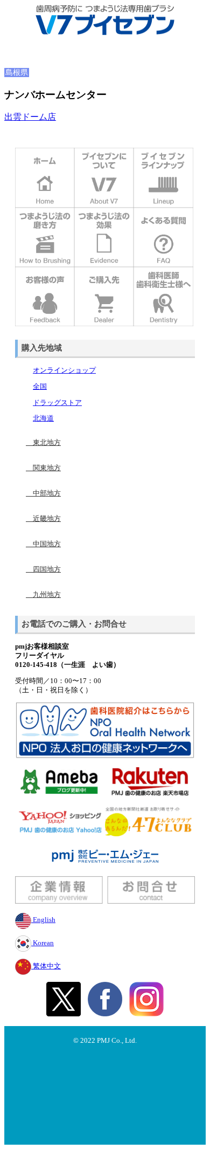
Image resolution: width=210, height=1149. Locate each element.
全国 (40, 386)
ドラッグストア (57, 403)
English (43, 920)
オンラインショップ (64, 370)
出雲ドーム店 (30, 116)
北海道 (43, 418)
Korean (42, 943)
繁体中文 (46, 966)
